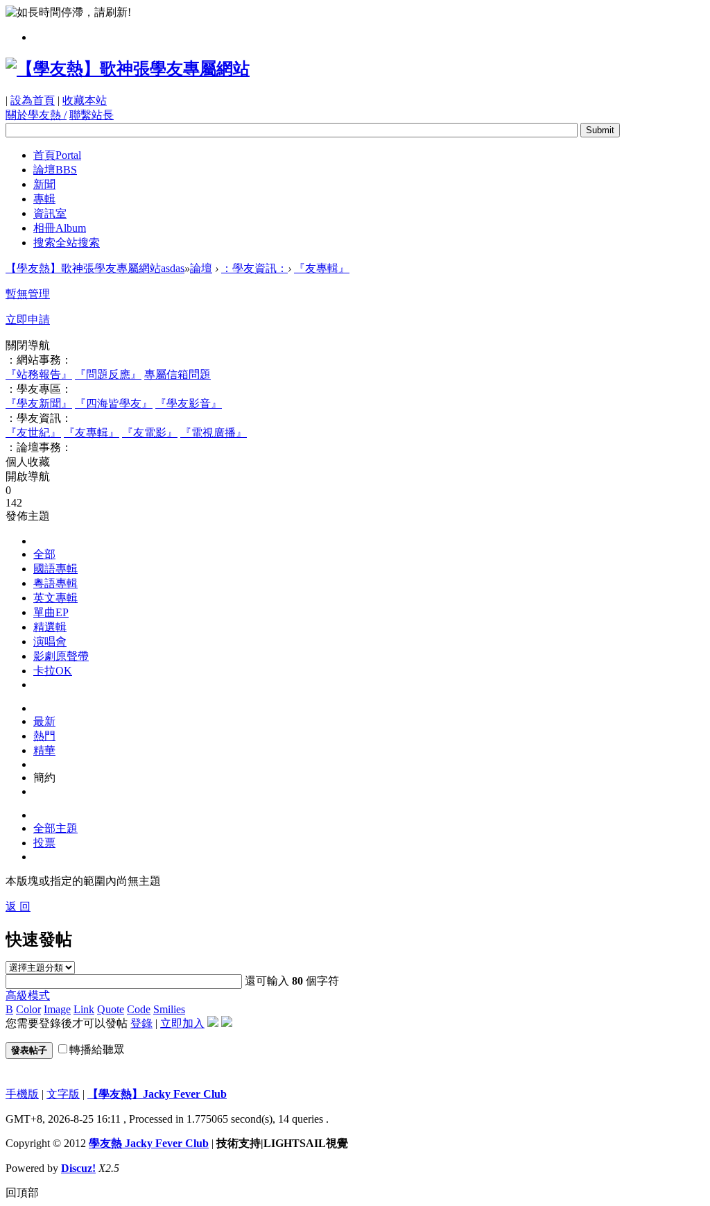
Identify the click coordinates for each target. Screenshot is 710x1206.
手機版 (22, 1094)
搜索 (66, 242)
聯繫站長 (91, 115)
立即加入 (182, 1023)
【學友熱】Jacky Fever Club (157, 1094)
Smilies (169, 1009)
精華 (44, 750)
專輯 (44, 199)
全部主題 (55, 828)
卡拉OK (52, 671)
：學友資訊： (254, 268)
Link (83, 1009)
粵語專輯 (55, 583)
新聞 (44, 184)
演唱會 (50, 641)
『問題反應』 (108, 374)
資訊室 (50, 213)
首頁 (57, 155)
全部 (44, 554)
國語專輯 (55, 569)
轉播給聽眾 (97, 1049)
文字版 (63, 1094)
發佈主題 (28, 516)
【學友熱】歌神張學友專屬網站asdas (95, 268)
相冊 (59, 228)
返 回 (18, 906)
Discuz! (78, 1168)
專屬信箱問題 (177, 374)
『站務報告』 (39, 374)
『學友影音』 (188, 403)
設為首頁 (32, 100)
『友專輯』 (321, 268)
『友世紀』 (33, 433)
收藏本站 (84, 100)
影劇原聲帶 (61, 656)
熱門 (44, 736)
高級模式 (28, 995)
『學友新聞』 (39, 403)
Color (28, 1009)
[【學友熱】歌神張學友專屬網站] (128, 69)
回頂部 (22, 1192)
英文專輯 (55, 598)
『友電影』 (150, 433)
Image (57, 1009)
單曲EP (51, 612)
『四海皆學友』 (114, 403)
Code (138, 1009)
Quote (110, 1009)
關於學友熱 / (36, 115)
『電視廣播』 (213, 433)
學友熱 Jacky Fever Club (149, 1143)
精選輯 (50, 627)
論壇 (55, 170)
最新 (44, 721)
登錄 (141, 1023)
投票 (44, 843)
